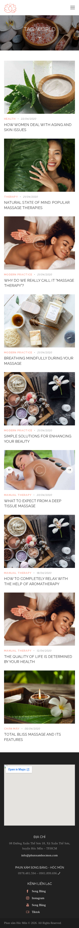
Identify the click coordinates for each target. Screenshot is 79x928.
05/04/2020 (32, 728)
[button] (9, 470)
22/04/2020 (28, 118)
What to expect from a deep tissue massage (32, 503)
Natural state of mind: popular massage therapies (37, 205)
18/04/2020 (43, 572)
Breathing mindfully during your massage (38, 361)
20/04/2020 (44, 494)
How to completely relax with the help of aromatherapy (36, 581)
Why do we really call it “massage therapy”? (39, 283)
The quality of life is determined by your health (38, 659)
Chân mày (12, 728)
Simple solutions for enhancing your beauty (37, 439)
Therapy (11, 196)
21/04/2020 (30, 196)
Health (10, 118)
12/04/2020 (43, 650)
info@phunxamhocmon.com (39, 855)
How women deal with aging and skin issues (38, 127)
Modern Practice (18, 274)
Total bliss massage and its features (32, 737)
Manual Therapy (18, 494)
